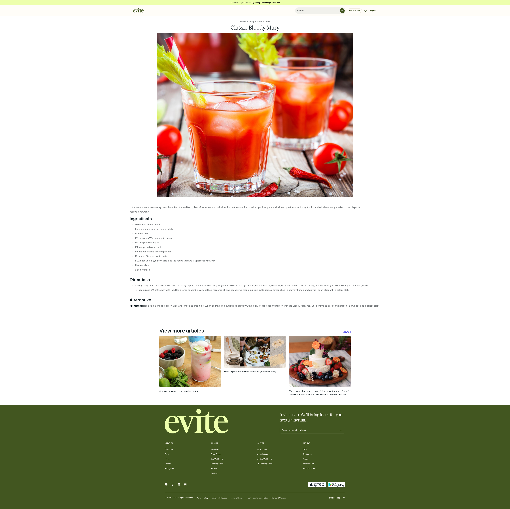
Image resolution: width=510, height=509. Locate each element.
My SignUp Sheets (264, 459)
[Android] (336, 484)
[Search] (342, 10)
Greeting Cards (217, 464)
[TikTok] (172, 485)
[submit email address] (340, 430)
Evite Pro (214, 468)
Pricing (305, 459)
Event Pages (216, 454)
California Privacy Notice (258, 498)
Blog (251, 21)
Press (167, 459)
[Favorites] (365, 10)
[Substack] (185, 485)
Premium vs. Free (310, 468)
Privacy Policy (202, 498)
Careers (168, 464)
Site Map (214, 473)
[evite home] (196, 421)
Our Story (169, 449)
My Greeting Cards (265, 464)
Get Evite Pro (354, 10)
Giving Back (170, 468)
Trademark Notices (219, 498)
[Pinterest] (179, 485)
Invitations (215, 449)
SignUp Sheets (217, 459)
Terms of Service (237, 498)
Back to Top (335, 497)
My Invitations (262, 454)
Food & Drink (263, 21)
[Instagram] (166, 485)
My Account (262, 449)
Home (243, 21)
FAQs (305, 449)
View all (347, 331)
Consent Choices (278, 498)
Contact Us (307, 454)
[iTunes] (317, 484)
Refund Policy (308, 464)
